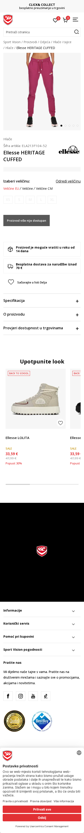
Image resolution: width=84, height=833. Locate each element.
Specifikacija (14, 300)
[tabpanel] (42, 91)
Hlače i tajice (62, 42)
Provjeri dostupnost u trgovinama (33, 327)
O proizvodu (14, 314)
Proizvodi (30, 42)
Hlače (9, 48)
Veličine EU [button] (11, 188)
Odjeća (45, 42)
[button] (42, 32)
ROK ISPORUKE (52, 4)
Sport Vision (12, 42)
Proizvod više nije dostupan (26, 220)
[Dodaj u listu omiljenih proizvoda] (61, 423)
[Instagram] (20, 696)
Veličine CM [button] (44, 188)
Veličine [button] (27, 188)
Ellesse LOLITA (17, 437)
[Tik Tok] (45, 696)
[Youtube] (33, 696)
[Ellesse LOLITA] (36, 399)
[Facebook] (8, 696)
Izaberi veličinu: (16, 181)
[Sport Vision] (8, 19)
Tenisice (11, 432)
